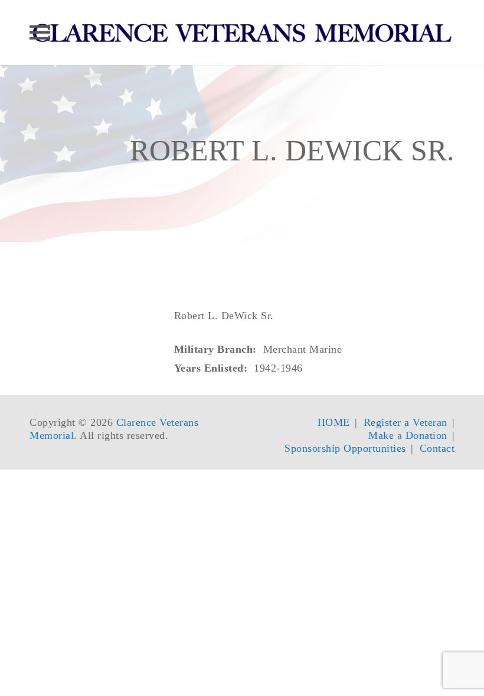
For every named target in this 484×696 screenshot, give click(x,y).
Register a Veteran (405, 422)
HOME (334, 422)
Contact (437, 448)
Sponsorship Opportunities (345, 448)
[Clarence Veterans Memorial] (242, 32)
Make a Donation (407, 435)
